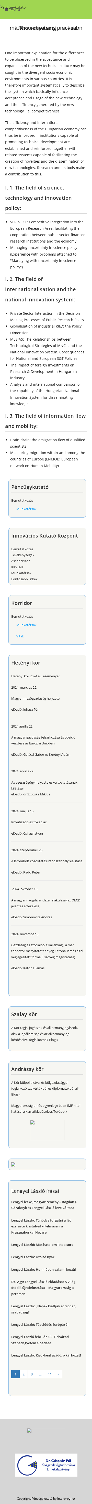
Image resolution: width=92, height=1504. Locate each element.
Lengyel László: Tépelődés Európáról (39, 1324)
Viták (20, 636)
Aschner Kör (20, 561)
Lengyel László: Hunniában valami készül (43, 1269)
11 (50, 1374)
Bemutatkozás (22, 500)
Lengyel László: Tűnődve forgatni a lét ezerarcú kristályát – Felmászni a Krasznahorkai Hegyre (41, 1226)
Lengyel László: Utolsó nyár (32, 1257)
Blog (52, 1039)
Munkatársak (26, 509)
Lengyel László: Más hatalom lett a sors (42, 1244)
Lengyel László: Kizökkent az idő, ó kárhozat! (46, 1355)
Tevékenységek (22, 555)
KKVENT (17, 567)
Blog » (15, 1094)
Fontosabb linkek (24, 579)
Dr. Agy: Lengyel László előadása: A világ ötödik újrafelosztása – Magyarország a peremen (43, 1287)
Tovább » (60, 1111)
